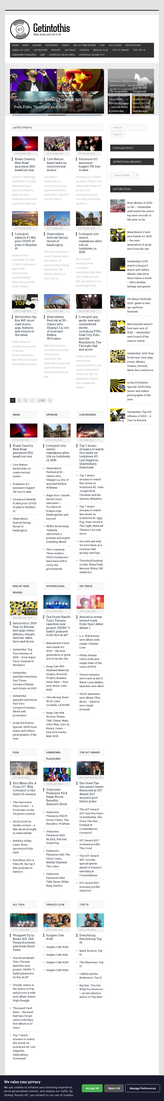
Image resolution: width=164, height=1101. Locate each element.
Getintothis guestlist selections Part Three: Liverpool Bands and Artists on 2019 (25, 680)
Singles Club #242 (57, 947)
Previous (19, 89)
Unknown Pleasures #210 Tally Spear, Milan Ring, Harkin (57, 879)
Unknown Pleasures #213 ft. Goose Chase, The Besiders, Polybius (58, 818)
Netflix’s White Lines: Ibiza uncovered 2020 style (23, 846)
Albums (37, 45)
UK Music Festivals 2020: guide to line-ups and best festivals (139, 305)
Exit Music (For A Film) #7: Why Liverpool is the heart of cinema (24, 788)
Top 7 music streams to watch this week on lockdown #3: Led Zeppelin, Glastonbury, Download (91, 456)
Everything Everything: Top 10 (90, 938)
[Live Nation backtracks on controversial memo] (57, 144)
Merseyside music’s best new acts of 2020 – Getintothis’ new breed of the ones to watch (140, 332)
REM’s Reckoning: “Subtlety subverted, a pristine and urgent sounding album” (58, 533)
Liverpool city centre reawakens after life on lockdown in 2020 (90, 243)
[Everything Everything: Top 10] (90, 922)
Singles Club (100, 49)
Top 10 (83, 904)
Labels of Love (20, 49)
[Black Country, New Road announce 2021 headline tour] (25, 144)
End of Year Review (84, 45)
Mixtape (56, 49)
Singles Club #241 (57, 954)
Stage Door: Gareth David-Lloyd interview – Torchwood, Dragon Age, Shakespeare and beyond (58, 506)
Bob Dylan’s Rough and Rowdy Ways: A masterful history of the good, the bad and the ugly (143, 99)
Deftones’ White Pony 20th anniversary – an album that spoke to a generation (127, 85)
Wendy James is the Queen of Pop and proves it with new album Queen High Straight (24, 992)
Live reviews (40, 49)
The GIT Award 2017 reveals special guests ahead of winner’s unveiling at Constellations (90, 865)
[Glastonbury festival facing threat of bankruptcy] (57, 219)
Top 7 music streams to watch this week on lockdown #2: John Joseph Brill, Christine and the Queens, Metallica (91, 487)
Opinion (84, 49)
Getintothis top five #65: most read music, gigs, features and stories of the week (25, 326)
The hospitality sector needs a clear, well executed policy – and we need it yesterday (119, 101)
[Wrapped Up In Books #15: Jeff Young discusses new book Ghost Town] (23, 922)
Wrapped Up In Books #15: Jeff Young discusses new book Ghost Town (24, 942)
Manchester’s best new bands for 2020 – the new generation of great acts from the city (58, 650)
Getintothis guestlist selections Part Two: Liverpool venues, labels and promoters (25, 705)
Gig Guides (115, 45)
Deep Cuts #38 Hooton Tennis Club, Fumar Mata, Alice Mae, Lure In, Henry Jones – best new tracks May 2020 (58, 724)
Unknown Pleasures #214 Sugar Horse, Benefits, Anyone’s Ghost (56, 797)
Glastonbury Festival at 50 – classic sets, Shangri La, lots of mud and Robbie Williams (58, 327)
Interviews (51, 45)
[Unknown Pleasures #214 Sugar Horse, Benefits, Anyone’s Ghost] (57, 776)
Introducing (133, 45)
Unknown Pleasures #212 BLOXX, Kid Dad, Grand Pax (56, 837)
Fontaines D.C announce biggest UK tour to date (90, 164)
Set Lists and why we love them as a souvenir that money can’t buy (90, 547)
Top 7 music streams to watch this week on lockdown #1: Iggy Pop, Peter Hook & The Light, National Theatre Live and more (91, 520)
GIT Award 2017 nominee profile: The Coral (89, 844)
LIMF (42, 54)
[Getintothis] (42, 29)
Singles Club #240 (57, 962)
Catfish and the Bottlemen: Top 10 (90, 976)
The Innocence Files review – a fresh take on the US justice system (24, 808)
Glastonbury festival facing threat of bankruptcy (57, 239)
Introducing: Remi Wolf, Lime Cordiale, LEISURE (58, 701)
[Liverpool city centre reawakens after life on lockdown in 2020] (89, 219)
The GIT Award (120, 49)
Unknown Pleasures (24, 54)
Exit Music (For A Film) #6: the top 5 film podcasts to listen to (24, 866)
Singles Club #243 (55, 937)
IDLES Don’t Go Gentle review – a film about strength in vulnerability (24, 827)
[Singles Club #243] (57, 922)
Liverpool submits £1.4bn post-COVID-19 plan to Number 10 (26, 241)
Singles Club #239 (57, 970)
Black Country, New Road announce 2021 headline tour (25, 164)
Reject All (114, 1088)
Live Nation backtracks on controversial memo (57, 164)
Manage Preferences (143, 1088)
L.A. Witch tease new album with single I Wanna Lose (89, 641)
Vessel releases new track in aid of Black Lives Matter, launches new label (91, 680)
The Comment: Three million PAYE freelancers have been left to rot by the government (57, 559)
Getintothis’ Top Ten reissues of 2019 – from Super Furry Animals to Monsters (24, 657)
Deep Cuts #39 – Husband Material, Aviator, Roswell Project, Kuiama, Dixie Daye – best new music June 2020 (57, 678)
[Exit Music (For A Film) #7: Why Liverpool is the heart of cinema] (23, 770)
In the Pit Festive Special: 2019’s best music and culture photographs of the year (25, 730)
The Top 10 (139, 49)
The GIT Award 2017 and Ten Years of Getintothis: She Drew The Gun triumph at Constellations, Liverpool (91, 820)
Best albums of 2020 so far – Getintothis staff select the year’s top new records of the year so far (140, 211)
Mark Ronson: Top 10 (91, 952)
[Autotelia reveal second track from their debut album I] (90, 604)
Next (94, 89)
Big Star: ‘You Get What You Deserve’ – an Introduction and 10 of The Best (91, 991)
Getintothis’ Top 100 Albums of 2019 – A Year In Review (139, 416)
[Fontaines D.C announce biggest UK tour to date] (89, 144)
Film (102, 45)
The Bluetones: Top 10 (91, 964)
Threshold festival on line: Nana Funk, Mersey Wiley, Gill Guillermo (91, 566)
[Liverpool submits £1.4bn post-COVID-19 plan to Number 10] (25, 219)
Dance (65, 45)
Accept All (92, 1088)
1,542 (41, 400)
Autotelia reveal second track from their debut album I (91, 622)
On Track (70, 49)
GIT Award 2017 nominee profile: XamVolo (89, 886)
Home (15, 45)
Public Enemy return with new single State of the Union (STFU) (90, 661)
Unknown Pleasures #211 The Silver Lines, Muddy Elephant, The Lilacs (58, 858)
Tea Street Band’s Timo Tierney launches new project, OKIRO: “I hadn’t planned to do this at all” (58, 626)
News (26, 45)
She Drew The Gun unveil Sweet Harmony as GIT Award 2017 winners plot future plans (91, 792)
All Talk (19, 904)
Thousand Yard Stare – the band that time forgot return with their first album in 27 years (23, 1017)
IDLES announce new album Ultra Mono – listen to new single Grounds (89, 701)
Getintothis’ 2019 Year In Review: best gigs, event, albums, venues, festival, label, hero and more (24, 632)
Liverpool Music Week (62, 54)
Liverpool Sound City (92, 54)
